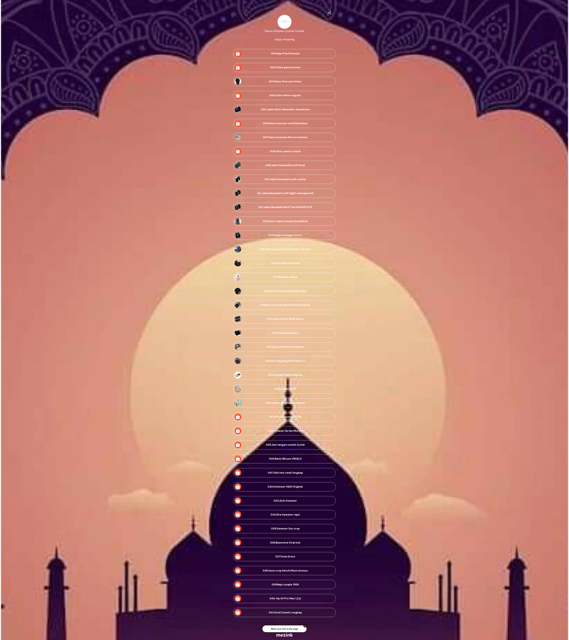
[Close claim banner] (304, 626)
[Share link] (329, 12)
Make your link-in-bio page (284, 629)
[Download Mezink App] (284, 635)
